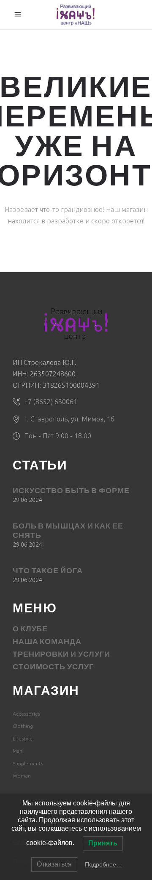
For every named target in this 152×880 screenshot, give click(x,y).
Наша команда (47, 642)
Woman (22, 775)
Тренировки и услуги (61, 654)
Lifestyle (23, 738)
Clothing (23, 726)
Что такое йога (48, 571)
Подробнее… (103, 864)
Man (17, 751)
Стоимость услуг (53, 667)
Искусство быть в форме (71, 491)
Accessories (26, 713)
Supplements (28, 763)
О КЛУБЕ (30, 629)
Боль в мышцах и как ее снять (68, 531)
